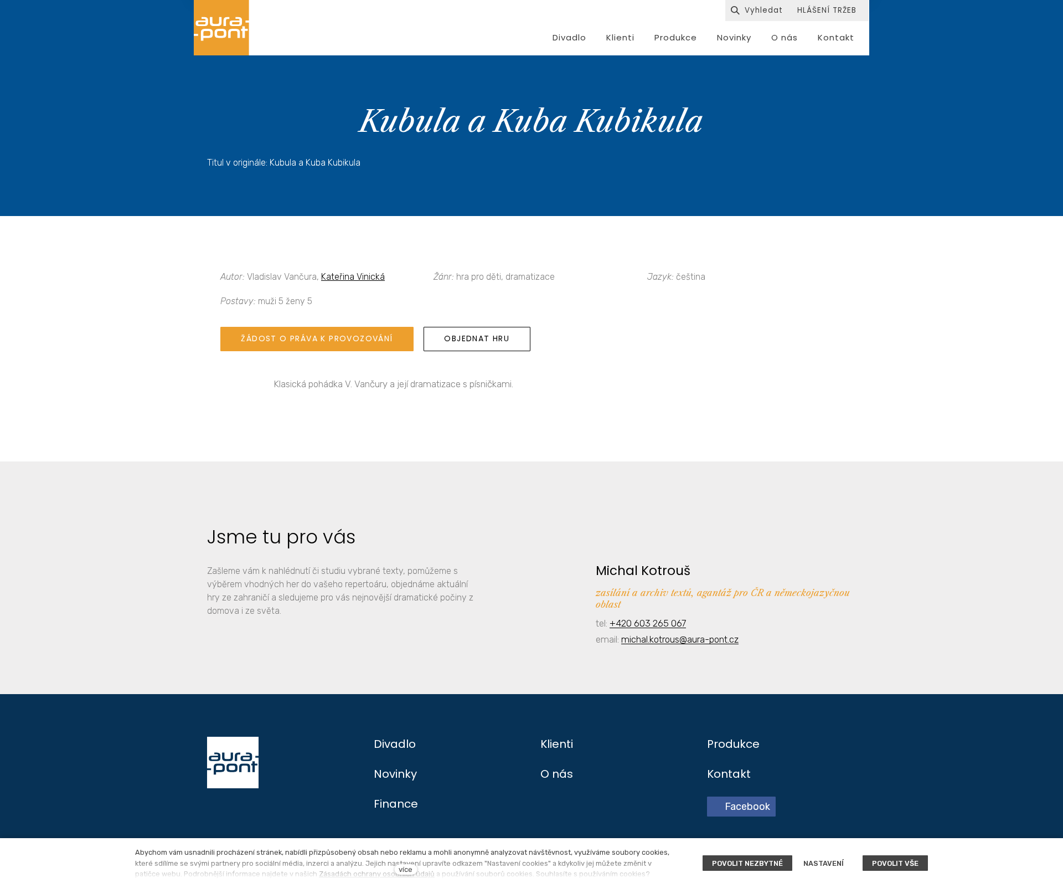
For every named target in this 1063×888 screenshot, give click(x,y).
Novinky (395, 774)
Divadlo (395, 744)
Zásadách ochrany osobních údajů (377, 874)
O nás (556, 774)
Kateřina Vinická (353, 276)
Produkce (733, 744)
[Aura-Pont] (221, 27)
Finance (396, 804)
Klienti (556, 744)
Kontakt (729, 774)
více (405, 869)
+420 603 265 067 (648, 623)
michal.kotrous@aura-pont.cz (680, 639)
